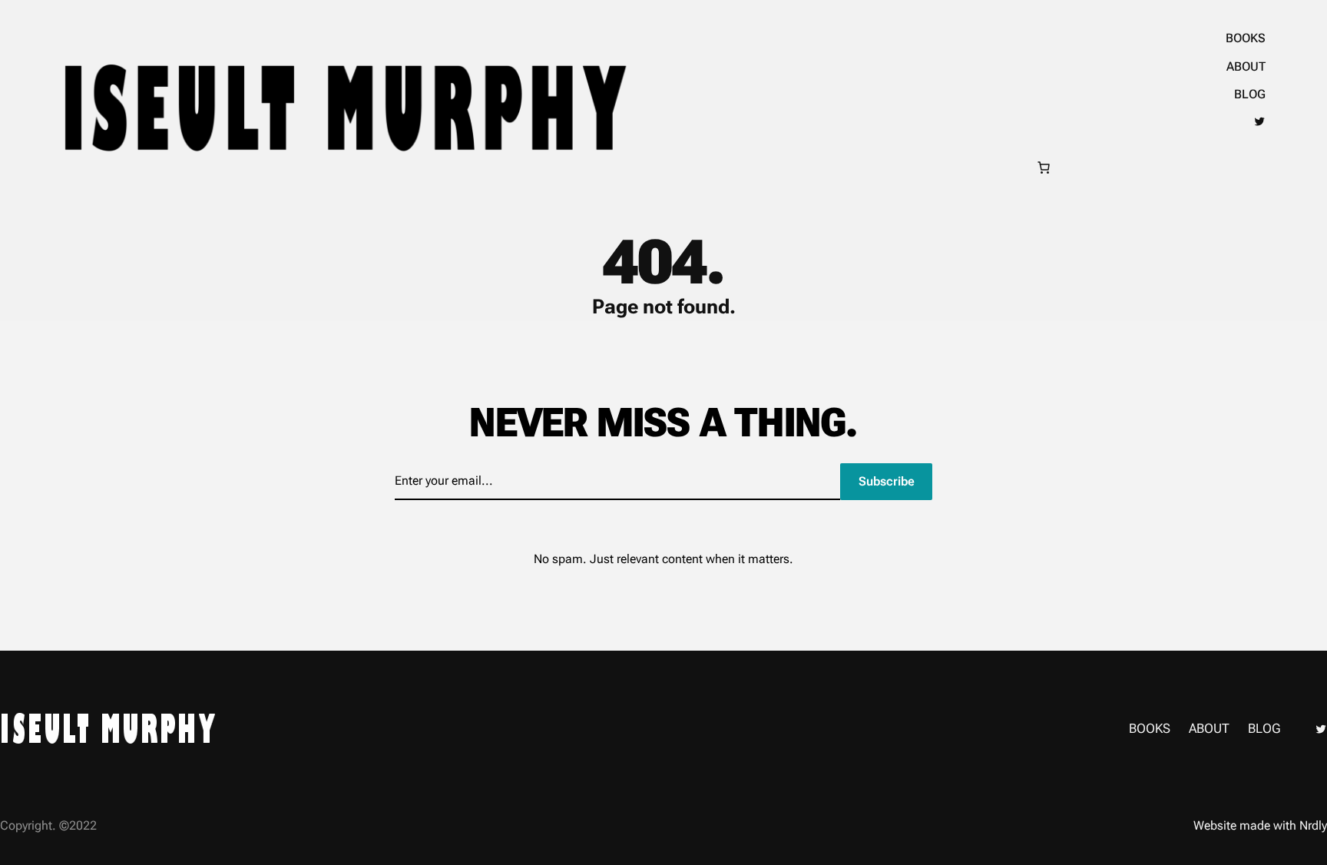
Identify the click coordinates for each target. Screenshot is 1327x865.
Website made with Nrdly (1260, 825)
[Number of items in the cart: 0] (1043, 167)
